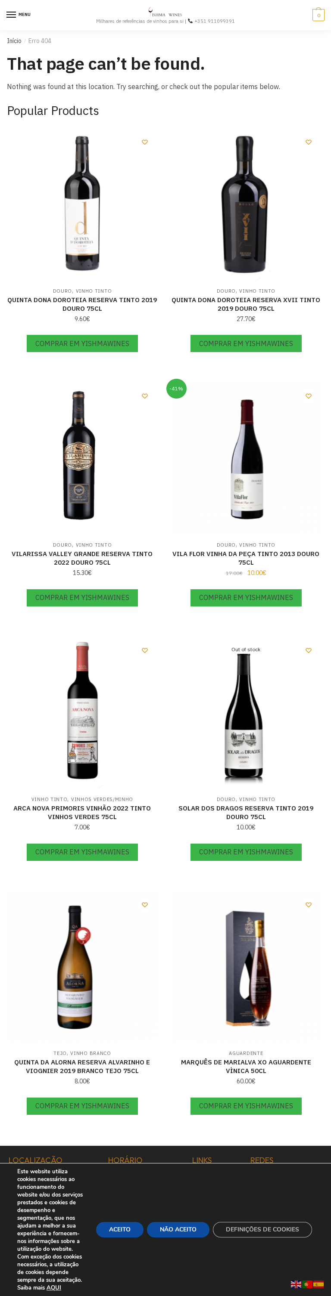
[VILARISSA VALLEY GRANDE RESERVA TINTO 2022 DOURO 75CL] (82, 458)
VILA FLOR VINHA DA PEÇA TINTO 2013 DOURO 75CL (245, 558)
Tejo (60, 1053)
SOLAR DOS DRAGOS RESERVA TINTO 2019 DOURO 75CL (245, 812)
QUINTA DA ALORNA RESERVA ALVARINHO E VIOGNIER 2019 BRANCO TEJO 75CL (82, 1066)
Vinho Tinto (94, 291)
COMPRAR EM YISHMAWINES (82, 343)
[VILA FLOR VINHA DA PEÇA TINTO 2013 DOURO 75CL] (246, 458)
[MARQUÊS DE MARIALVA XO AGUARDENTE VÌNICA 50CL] (246, 967)
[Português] (307, 1283)
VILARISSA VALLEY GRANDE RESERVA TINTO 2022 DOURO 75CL (82, 558)
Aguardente (246, 1053)
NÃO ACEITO (178, 1229)
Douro (62, 291)
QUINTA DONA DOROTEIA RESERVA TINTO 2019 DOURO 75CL (82, 304)
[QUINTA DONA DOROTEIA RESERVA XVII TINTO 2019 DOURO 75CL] (246, 204)
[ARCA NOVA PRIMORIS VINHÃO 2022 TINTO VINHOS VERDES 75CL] (82, 712)
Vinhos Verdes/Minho (102, 799)
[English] (296, 1283)
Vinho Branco (90, 1053)
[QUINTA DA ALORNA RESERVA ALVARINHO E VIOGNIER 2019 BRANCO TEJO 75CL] (82, 967)
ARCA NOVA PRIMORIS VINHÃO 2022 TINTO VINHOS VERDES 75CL (82, 812)
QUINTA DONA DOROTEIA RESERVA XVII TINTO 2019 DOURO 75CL (246, 304)
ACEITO (120, 1229)
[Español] (319, 1283)
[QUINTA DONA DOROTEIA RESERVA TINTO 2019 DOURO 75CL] (82, 204)
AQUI (54, 1288)
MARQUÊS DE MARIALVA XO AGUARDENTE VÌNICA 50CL (246, 1066)
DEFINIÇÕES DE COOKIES (262, 1229)
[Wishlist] (144, 142)
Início (14, 41)
